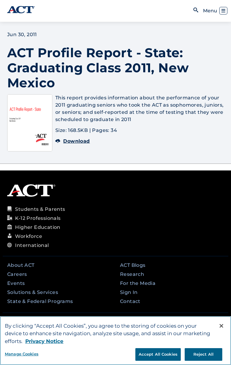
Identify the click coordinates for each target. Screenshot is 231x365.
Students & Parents (40, 209)
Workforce (28, 236)
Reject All (203, 354)
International (32, 245)
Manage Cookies (21, 353)
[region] (115, 340)
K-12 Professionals (37, 218)
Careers (17, 274)
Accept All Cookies (158, 354)
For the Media (138, 283)
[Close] (221, 325)
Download (76, 141)
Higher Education (37, 227)
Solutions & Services (32, 292)
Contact (130, 301)
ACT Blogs (133, 265)
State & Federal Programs (40, 301)
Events (16, 283)
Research (132, 274)
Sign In (129, 292)
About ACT (21, 265)
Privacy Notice (44, 341)
